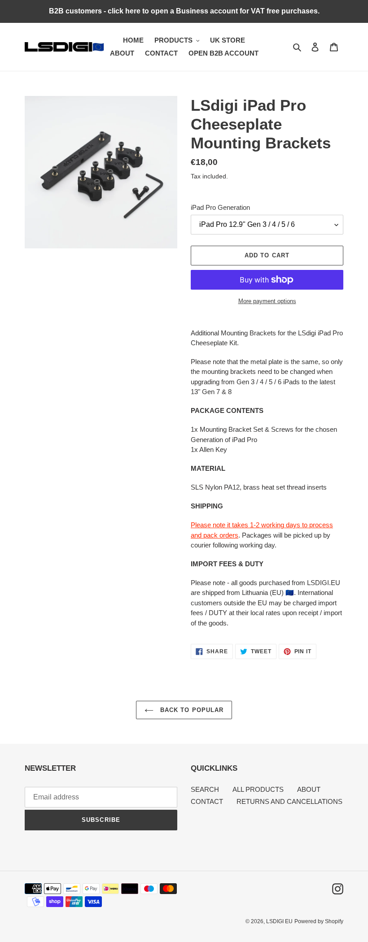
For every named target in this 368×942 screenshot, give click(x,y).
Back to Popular (190, 710)
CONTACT (207, 801)
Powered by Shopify (318, 921)
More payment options (267, 301)
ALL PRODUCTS (258, 789)
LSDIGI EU (279, 921)
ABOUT (308, 789)
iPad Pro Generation (220, 207)
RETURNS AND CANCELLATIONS (289, 801)
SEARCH (205, 789)
